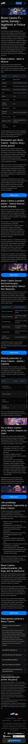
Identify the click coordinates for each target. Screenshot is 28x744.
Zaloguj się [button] (11, 3)
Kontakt (24, 720)
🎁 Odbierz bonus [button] (15, 740)
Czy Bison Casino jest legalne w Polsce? (11, 626)
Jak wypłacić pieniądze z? (9, 650)
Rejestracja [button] (18, 3)
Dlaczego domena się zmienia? (11, 664)
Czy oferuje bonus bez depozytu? (12, 655)
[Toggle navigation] (25, 3)
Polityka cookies (17, 720)
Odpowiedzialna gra (6, 720)
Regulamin (19, 718)
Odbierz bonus (14, 195)
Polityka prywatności (11, 718)
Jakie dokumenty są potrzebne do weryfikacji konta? (12, 670)
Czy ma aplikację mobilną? (10, 659)
